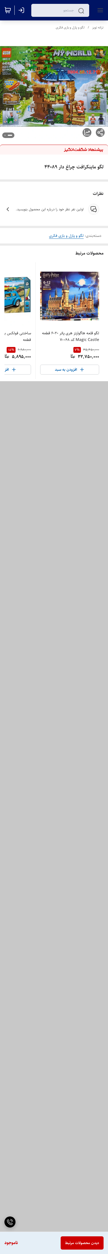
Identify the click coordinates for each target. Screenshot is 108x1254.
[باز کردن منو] (99, 10)
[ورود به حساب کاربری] (22, 10)
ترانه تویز (98, 27)
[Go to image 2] (5, 135)
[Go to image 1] (10, 135)
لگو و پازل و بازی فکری (70, 27)
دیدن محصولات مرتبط (82, 1243)
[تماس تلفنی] (10, 1222)
